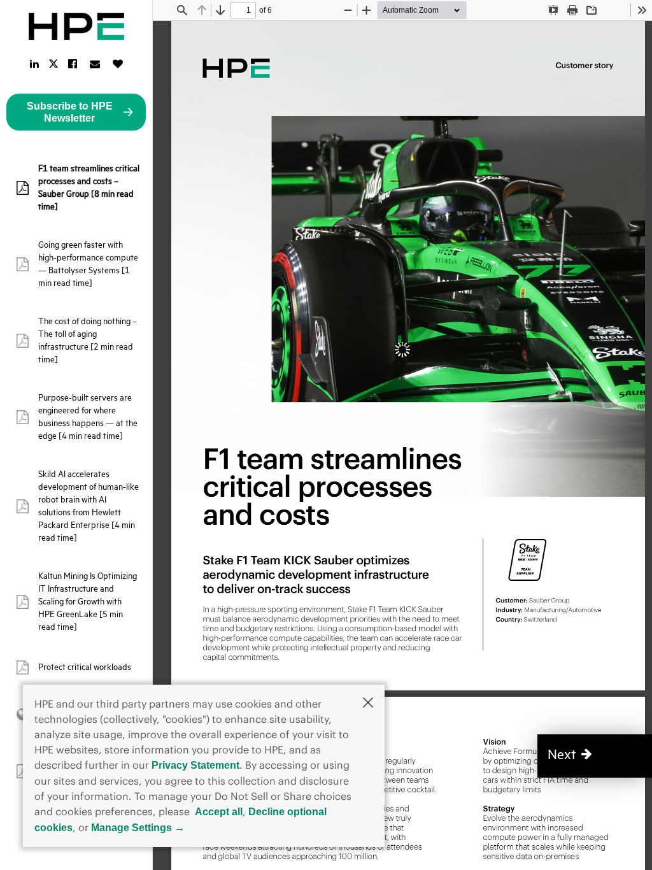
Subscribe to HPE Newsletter (70, 112)
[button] (368, 703)
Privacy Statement (195, 765)
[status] (243, 10)
